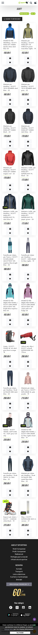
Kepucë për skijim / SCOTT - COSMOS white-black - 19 (10, 519)
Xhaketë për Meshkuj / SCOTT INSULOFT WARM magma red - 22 (9, 171)
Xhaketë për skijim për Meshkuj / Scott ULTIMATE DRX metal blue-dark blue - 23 (28, 477)
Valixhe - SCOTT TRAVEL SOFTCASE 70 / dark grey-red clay (10, 433)
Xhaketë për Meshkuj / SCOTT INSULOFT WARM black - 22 (9, 129)
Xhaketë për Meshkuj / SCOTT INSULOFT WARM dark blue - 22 (27, 129)
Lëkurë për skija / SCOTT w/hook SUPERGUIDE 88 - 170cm (27, 349)
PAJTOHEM (20, 633)
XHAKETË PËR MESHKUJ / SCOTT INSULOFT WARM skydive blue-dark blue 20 (10, 45)
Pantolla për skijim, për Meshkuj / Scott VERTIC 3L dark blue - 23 (10, 476)
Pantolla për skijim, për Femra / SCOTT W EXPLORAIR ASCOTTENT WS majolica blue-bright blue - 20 (10, 260)
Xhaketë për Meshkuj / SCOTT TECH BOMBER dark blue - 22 (10, 87)
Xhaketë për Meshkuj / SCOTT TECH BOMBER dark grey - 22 (28, 87)
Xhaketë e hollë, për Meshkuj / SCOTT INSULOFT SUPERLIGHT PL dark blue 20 (10, 215)
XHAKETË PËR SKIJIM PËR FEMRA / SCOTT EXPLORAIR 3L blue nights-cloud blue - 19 (28, 434)
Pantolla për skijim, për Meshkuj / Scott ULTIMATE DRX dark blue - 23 (10, 391)
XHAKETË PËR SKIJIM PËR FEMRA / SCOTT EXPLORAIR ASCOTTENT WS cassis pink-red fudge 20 (28, 306)
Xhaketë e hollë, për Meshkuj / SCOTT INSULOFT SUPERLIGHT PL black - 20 (28, 172)
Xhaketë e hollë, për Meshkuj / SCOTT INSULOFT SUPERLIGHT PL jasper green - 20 (28, 215)
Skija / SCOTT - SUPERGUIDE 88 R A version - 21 (28, 519)
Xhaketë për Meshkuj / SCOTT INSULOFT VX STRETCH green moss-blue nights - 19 (28, 45)
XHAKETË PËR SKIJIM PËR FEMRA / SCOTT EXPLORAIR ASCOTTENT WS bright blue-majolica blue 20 (10, 306)
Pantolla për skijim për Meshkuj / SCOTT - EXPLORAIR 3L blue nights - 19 (28, 258)
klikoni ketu (9, 629)
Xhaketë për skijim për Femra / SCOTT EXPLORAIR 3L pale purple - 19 (28, 391)
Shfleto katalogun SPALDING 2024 (18, 584)
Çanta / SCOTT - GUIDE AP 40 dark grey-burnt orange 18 (10, 349)
